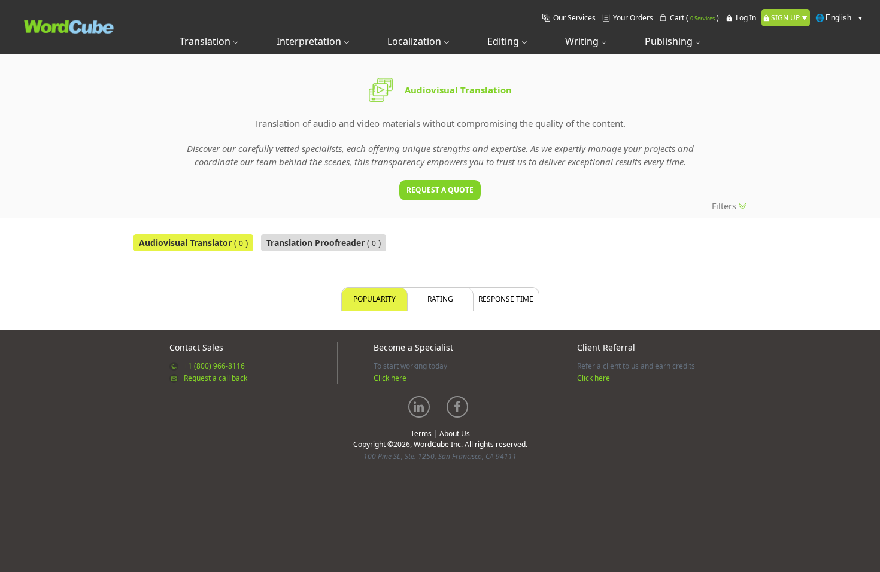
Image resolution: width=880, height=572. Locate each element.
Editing (504, 41)
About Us (454, 433)
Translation (206, 41)
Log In (746, 18)
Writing (583, 41)
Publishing (670, 41)
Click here (390, 378)
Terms (421, 433)
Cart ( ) (694, 18)
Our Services (574, 18)
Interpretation (310, 41)
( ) (193, 242)
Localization (415, 41)
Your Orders (633, 18)
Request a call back (215, 378)
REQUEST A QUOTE (440, 190)
